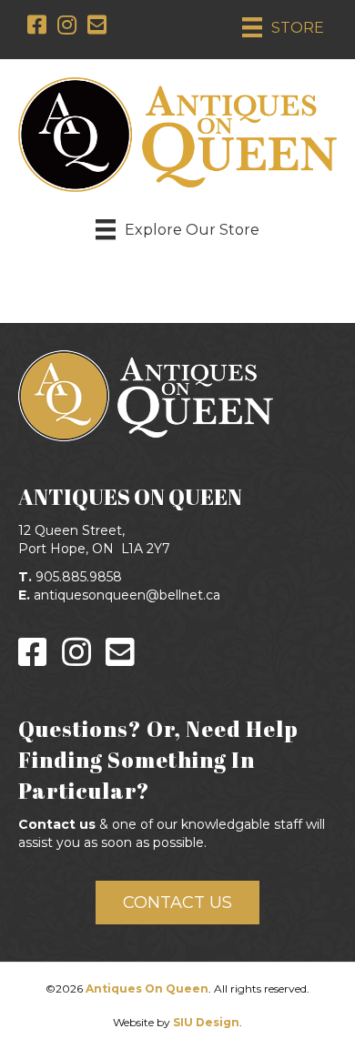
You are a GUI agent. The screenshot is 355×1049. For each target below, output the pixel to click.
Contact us (57, 824)
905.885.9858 (79, 577)
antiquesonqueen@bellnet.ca (127, 595)
